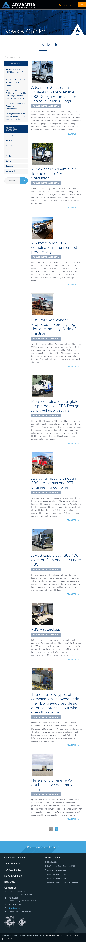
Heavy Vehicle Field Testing (58, 878)
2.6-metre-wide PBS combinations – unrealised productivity (54, 247)
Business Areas (53, 857)
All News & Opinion (16, 57)
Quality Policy (59, 935)
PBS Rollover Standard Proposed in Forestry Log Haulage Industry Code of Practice (53, 327)
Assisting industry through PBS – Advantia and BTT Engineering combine (53, 483)
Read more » (73, 134)
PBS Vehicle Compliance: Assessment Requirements (16, 106)
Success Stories (12, 869)
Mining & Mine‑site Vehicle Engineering (62, 882)
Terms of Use (68, 935)
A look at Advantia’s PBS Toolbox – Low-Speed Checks (15, 82)
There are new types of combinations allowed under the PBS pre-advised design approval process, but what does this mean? (56, 703)
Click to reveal (14, 908)
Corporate (10, 136)
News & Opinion (13, 876)
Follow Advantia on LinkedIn (20, 912)
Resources (9, 882)
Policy (8, 151)
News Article (11, 146)
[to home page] (18, 4)
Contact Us (10, 887)
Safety (8, 161)
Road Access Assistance (56, 870)
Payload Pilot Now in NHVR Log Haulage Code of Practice (16, 72)
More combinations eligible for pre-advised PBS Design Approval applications (55, 406)
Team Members (12, 863)
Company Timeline (14, 857)
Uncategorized (12, 171)
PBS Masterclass (45, 629)
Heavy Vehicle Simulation (57, 874)
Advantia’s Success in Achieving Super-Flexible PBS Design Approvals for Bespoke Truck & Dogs (53, 94)
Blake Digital (52, 106)
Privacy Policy (49, 935)
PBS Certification (53, 862)
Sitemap (76, 935)
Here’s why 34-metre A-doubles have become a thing (52, 785)
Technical (9, 166)
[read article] (42, 72)
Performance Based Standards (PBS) (61, 866)
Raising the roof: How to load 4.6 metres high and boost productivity (15, 116)
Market (9, 141)
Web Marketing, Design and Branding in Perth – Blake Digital (7, 939)
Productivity (10, 156)
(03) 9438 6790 (67, 5)
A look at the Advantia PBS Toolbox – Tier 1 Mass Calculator (54, 173)
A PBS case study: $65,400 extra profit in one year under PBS (56, 560)
